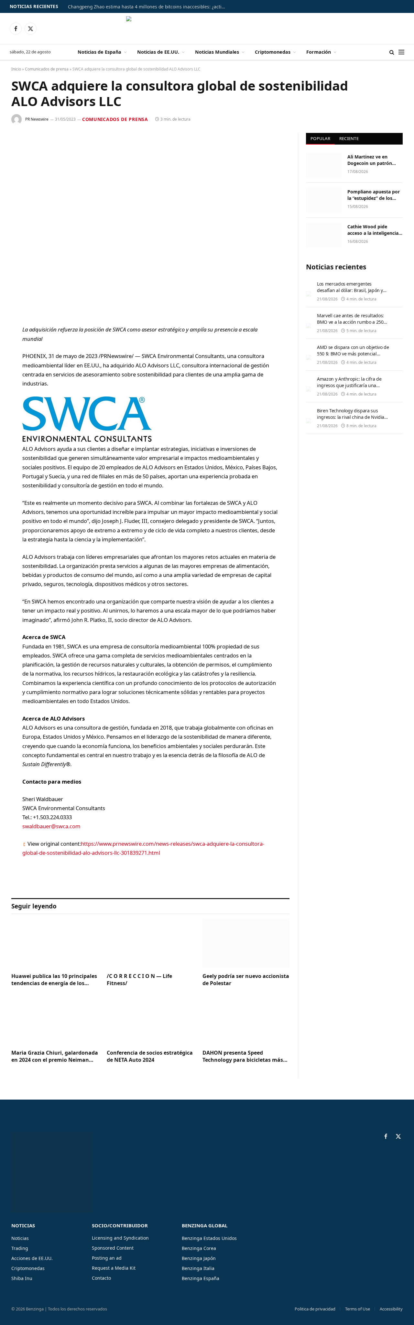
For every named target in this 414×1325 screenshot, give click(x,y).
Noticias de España (99, 52)
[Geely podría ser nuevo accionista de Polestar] (245, 943)
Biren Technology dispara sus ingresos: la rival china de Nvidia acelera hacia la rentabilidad (350, 417)
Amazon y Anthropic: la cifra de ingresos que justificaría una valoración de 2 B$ (349, 385)
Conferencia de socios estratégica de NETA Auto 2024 (150, 1056)
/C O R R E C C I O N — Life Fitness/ (139, 980)
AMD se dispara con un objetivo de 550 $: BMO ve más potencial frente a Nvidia (353, 353)
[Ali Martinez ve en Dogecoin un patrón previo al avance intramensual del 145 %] (324, 165)
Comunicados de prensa (47, 69)
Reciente (349, 138)
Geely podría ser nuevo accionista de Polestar (245, 980)
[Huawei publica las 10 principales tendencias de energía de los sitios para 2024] (54, 943)
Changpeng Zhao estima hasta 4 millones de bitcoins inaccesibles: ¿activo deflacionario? (149, 7)
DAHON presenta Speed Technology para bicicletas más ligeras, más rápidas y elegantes (243, 1056)
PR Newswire (37, 119)
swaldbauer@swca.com (51, 826)
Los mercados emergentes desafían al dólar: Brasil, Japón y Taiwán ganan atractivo (350, 290)
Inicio (16, 69)
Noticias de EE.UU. (158, 52)
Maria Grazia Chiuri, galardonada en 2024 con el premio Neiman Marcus (54, 1056)
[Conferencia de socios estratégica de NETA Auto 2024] (150, 1019)
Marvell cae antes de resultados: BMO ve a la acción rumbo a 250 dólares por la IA (350, 321)
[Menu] (401, 52)
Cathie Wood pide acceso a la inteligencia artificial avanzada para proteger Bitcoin (373, 229)
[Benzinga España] (207, 28)
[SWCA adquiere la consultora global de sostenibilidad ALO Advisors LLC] (150, 224)
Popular (320, 138)
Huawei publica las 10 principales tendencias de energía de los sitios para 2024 (54, 980)
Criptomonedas (272, 52)
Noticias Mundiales (217, 52)
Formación (318, 52)
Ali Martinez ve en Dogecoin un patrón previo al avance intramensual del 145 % (373, 160)
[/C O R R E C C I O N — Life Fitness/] (150, 943)
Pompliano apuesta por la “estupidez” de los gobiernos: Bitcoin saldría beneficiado (373, 195)
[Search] (392, 52)
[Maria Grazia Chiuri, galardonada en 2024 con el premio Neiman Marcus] (54, 1019)
